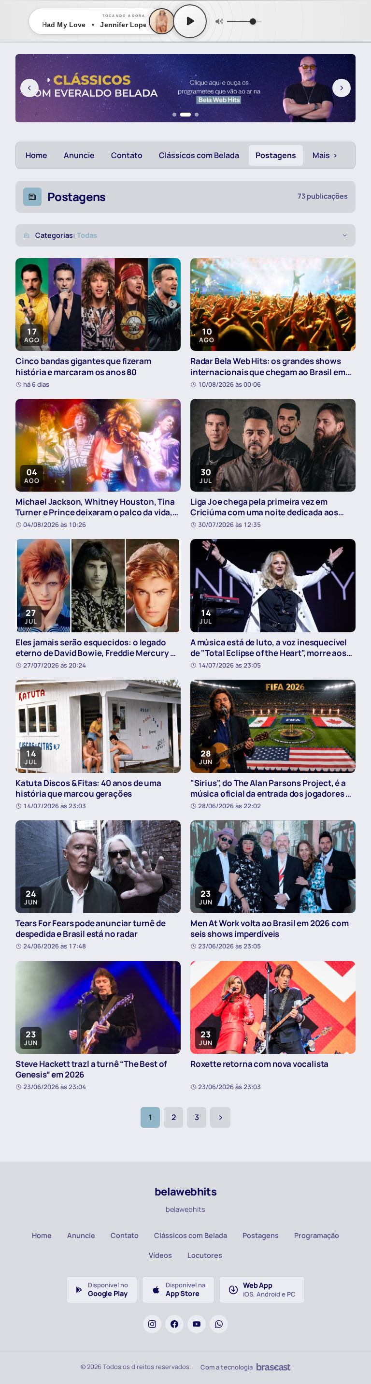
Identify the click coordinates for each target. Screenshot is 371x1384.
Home (36, 155)
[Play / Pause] (190, 21)
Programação (316, 1235)
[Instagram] (152, 1324)
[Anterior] (29, 88)
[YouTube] (196, 1324)
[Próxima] (341, 88)
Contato (127, 155)
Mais (325, 155)
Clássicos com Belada (199, 155)
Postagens (276, 155)
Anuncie (79, 155)
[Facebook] (174, 1324)
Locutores (204, 1255)
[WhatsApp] (219, 1324)
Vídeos (160, 1255)
